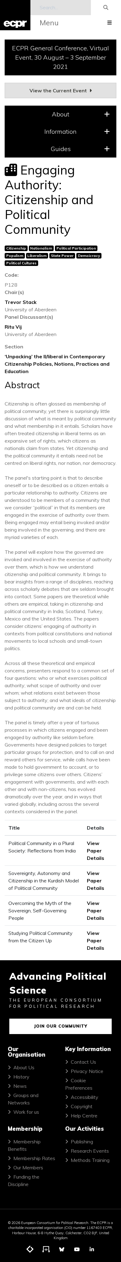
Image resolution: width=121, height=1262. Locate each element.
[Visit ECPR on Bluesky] (61, 1249)
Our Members (28, 1167)
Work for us (26, 1112)
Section (14, 346)
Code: (12, 275)
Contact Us (83, 1062)
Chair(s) (14, 292)
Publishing (82, 1141)
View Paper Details (95, 850)
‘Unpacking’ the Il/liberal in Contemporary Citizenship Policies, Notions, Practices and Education (57, 363)
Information (60, 131)
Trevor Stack (21, 302)
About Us (23, 1067)
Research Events (90, 1151)
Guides (61, 149)
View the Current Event (58, 90)
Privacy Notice (87, 1071)
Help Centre (84, 1116)
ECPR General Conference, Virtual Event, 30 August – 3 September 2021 (60, 57)
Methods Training (90, 1160)
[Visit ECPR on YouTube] (77, 1249)
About (60, 114)
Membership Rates (34, 1158)
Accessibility (84, 1097)
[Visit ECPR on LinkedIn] (92, 1249)
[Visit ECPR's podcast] (46, 1249)
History (21, 1077)
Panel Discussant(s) (29, 317)
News (20, 1086)
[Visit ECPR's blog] (30, 1249)
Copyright (81, 1106)
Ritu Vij (13, 327)
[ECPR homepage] (15, 15)
